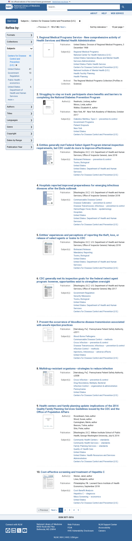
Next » (63, 27)
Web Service (117, 13)
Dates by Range (14, 140)
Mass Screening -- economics (87, 496)
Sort (98, 27)
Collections (12, 42)
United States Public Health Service (90, 64)
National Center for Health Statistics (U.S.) (92, 55)
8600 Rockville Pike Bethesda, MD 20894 (46, 528)
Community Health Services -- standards (92, 443)
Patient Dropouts (81, 125)
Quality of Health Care (83, 449)
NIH (61, 537)
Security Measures (82, 296)
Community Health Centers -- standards (91, 440)
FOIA (70, 527)
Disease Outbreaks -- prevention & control (93, 203)
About (93, 13)
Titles (9, 113)
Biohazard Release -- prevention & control (92, 159)
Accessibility (104, 527)
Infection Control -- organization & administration (95, 386)
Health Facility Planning (84, 73)
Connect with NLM (14, 524)
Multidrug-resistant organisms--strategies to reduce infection (76, 368)
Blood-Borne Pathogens (84, 336)
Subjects (11, 48)
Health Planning (81, 76)
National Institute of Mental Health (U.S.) (92, 70)
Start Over (11, 21)
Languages (12, 120)
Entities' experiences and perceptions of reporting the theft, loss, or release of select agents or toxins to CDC (78, 236)
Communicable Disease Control (88, 200)
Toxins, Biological (81, 162)
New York (78, 128)
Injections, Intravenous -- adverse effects (92, 352)
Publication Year (14, 147)
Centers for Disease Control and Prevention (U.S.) (96, 67)
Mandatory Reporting (83, 252)
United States (80, 131)
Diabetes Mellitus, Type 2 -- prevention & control (95, 119)
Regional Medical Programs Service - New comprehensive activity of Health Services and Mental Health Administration (79, 39)
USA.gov (74, 537)
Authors (10, 107)
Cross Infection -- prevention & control (91, 342)
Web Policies (74, 524)
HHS (67, 537)
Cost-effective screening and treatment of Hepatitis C (73, 472)
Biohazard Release (82, 249)
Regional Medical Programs (86, 52)
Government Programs (84, 122)
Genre (10, 127)
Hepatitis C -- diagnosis (84, 493)
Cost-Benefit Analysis (83, 490)
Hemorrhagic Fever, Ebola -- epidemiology (93, 209)
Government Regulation (84, 293)
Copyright (11, 133)
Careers (102, 531)
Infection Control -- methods (86, 349)
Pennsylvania (80, 389)
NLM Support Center (107, 524)
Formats (11, 35)
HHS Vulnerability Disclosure (81, 531)
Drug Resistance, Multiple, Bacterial (90, 383)
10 (117, 27)
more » (11, 99)
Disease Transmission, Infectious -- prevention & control (99, 206)
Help (104, 13)
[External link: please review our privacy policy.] (8, 530)
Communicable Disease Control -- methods (93, 339)
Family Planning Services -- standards (91, 446)
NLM (56, 537)
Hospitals (78, 212)
